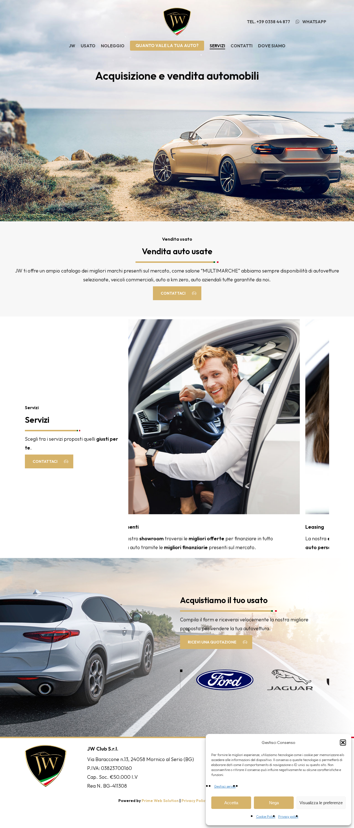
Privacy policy (288, 816)
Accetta (231, 802)
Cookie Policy (265, 816)
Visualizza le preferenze (321, 802)
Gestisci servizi (225, 786)
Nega (274, 802)
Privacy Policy (194, 800)
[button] (343, 742)
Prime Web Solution (160, 800)
